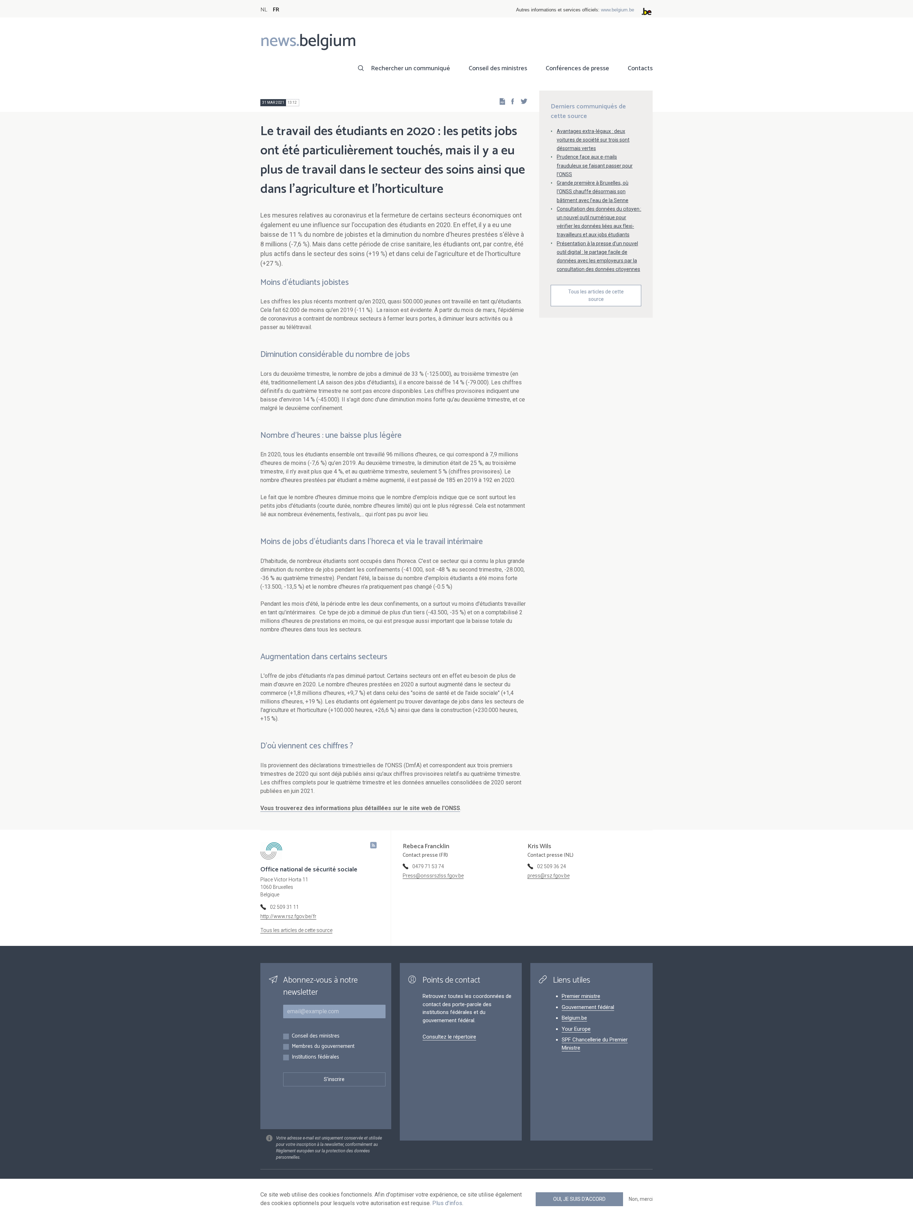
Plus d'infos (447, 1203)
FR (276, 10)
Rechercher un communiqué (410, 68)
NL (263, 10)
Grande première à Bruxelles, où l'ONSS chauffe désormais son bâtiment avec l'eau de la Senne (592, 191)
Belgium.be (574, 1018)
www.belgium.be (617, 9)
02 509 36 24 (551, 866)
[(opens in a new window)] (510, 101)
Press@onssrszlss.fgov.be (433, 876)
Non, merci (641, 1199)
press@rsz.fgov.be (548, 876)
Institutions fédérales (315, 1057)
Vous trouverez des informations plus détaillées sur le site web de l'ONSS (360, 808)
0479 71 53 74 (428, 866)
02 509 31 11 (284, 907)
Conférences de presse (577, 68)
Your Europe (576, 1029)
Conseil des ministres (498, 68)
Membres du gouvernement (323, 1047)
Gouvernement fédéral (588, 1007)
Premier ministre (581, 996)
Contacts (640, 68)
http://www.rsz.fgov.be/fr (288, 916)
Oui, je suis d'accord (579, 1199)
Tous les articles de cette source (596, 295)
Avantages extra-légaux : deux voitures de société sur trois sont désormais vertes (593, 139)
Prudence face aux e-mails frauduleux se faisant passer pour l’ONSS (595, 165)
